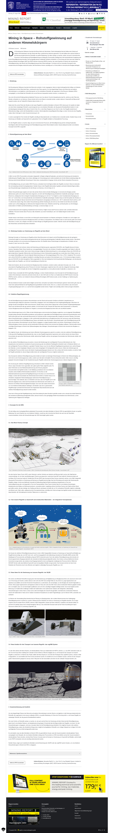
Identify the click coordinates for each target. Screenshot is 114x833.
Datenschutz (78, 818)
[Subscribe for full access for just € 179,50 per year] (57, 783)
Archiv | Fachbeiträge (91, 128)
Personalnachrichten (91, 118)
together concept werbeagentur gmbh (27, 830)
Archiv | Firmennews (91, 131)
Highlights (35, 27)
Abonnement (66, 27)
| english (74, 27)
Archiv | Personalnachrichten (93, 135)
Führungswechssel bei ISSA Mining (94, 98)
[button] (3, 829)
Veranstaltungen (25, 27)
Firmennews (89, 113)
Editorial (17, 27)
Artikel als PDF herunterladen (17, 74)
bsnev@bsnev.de (47, 818)
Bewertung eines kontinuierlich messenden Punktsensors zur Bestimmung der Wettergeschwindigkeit (95, 67)
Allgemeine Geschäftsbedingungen (83, 810)
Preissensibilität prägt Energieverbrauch (36, 13)
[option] (24, 816)
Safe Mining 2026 (94, 49)
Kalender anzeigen (89, 52)
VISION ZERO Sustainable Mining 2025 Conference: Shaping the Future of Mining (95, 102)
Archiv (41, 27)
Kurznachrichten (90, 116)
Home (11, 27)
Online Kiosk (49, 27)
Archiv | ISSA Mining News (92, 138)
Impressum (77, 815)
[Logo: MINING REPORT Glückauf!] (20, 20)
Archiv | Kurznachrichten (92, 133)
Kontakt (58, 27)
